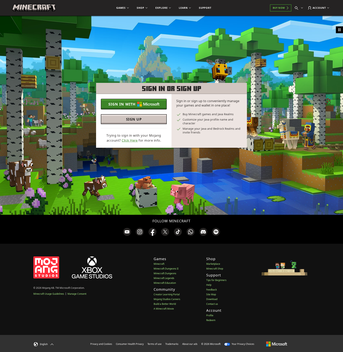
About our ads (190, 343)
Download (211, 299)
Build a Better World (165, 304)
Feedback (211, 289)
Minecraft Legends (164, 278)
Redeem (210, 320)
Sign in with (122, 104)
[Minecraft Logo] (34, 8)
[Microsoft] (276, 343)
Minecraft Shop (214, 268)
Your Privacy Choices (242, 343)
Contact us (212, 304)
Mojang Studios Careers (167, 299)
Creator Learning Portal (167, 294)
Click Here (130, 140)
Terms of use (154, 343)
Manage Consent (76, 294)
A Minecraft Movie (164, 308)
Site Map (211, 294)
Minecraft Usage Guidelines (48, 294)
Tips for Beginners (216, 280)
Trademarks (171, 343)
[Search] (300, 8)
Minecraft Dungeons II (166, 268)
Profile (209, 315)
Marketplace (213, 264)
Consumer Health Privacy (130, 343)
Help (208, 285)
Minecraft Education (165, 283)
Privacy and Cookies (101, 343)
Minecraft (159, 264)
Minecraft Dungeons (165, 273)
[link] (127, 232)
